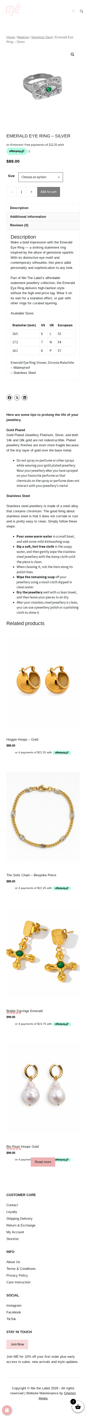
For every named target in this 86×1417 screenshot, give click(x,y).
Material (23, 37)
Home (10, 37)
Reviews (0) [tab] (19, 225)
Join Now (17, 1344)
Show (7, 1410)
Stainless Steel (42, 37)
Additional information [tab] (28, 217)
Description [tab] (19, 208)
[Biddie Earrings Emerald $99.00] (43, 952)
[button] (72, 54)
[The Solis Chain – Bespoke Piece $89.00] (43, 816)
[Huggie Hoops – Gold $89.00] (43, 681)
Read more (43, 1162)
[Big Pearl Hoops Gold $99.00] (43, 1088)
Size (11, 176)
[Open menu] (73, 11)
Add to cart (49, 192)
